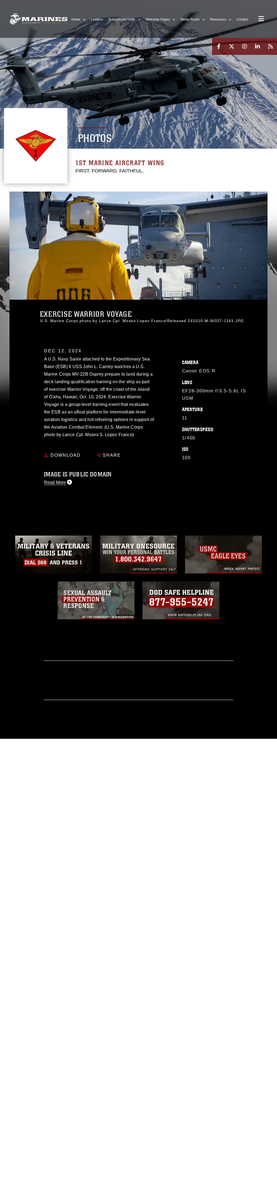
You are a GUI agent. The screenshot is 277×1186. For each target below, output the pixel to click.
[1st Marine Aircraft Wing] (38, 19)
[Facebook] (218, 46)
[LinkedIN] (257, 46)
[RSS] (270, 46)
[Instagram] (244, 46)
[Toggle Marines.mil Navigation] (261, 19)
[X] (231, 46)
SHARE (111, 455)
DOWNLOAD (65, 455)
